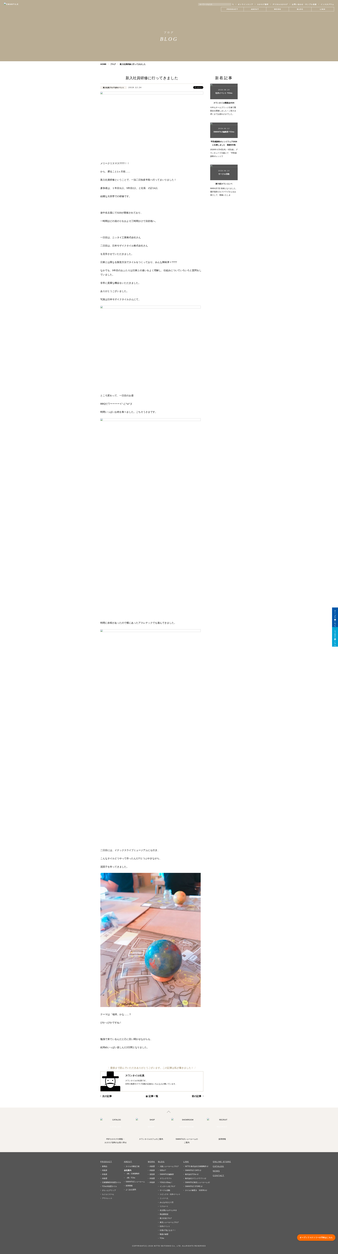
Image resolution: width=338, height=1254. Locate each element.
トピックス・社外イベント (170, 1194)
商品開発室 (164, 1214)
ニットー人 (164, 1198)
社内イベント (165, 1226)
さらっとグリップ (109, 1190)
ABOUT (128, 1162)
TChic (162, 1238)
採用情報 (129, 1186)
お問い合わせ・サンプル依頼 (304, 4)
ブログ (113, 64)
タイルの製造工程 (132, 1166)
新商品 (104, 1166)
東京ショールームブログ (169, 1222)
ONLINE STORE (222, 1162)
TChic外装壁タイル (109, 1186)
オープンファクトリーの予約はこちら (316, 1237)
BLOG (161, 1162)
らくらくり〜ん (108, 1194)
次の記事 (107, 1096)
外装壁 (152, 1178)
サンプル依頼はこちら (335, 617)
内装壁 (104, 1178)
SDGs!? (163, 1170)
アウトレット (107, 1198)
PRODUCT (106, 1162)
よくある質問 (131, 1190)
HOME (103, 64)
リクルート (164, 1206)
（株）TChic (130, 1178)
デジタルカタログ (280, 4)
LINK (186, 1162)
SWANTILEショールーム (135, 1182)
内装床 (104, 1170)
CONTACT (218, 1175)
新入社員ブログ (166, 1218)
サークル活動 (165, 1190)
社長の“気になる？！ (168, 1230)
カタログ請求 (263, 4)
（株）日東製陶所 (132, 1174)
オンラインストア (245, 4)
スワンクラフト (166, 1178)
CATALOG (218, 1166)
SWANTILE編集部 (167, 1174)
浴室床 (152, 1174)
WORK (151, 1162)
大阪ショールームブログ (169, 1166)
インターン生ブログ (167, 1186)
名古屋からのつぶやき (168, 1210)
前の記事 (196, 1096)
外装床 (104, 1174)
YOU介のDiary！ (166, 1182)
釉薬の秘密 (164, 1234)
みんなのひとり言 (166, 1202)
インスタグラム (327, 4)
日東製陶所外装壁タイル (111, 1182)
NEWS (216, 1171)
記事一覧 (153, 1096)
